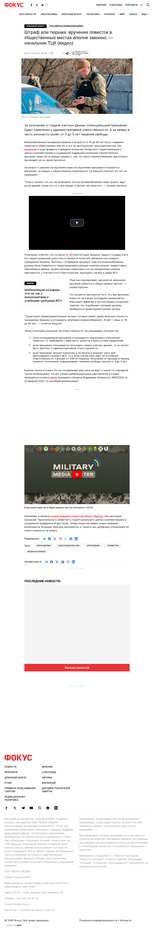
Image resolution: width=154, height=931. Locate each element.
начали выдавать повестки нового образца (77, 516)
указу (53, 377)
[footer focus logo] (18, 758)
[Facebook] (31, 5)
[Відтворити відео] (77, 474)
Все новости (27, 14)
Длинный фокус (16, 777)
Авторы (47, 777)
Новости (11, 766)
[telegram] (23, 808)
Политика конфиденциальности (98, 920)
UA (141, 5)
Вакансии (49, 782)
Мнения (101, 5)
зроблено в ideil (14, 925)
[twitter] (14, 808)
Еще (144, 14)
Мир (122, 14)
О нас (8, 782)
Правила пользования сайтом (20, 790)
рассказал (30, 149)
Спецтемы (115, 5)
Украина (109, 14)
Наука (133, 14)
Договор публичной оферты (56, 790)
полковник (94, 545)
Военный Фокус (72, 14)
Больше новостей (77, 667)
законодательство (69, 545)
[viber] (39, 808)
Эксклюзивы (49, 14)
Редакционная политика (15, 798)
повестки (114, 545)
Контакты (125, 920)
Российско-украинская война (66, 26)
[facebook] (6, 808)
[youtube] (31, 808)
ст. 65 (69, 254)
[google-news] (47, 808)
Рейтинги (131, 5)
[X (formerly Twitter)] (37, 5)
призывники (44, 545)
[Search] (148, 4)
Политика (93, 14)
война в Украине (37, 551)
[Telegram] (42, 5)
